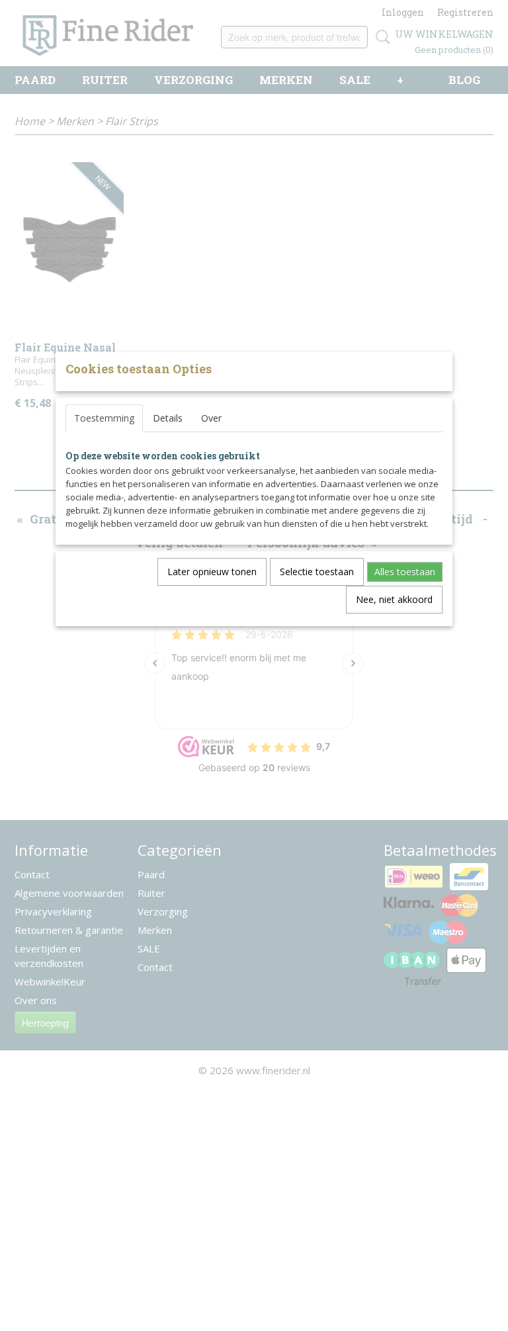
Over (211, 418)
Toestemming (104, 418)
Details (168, 418)
